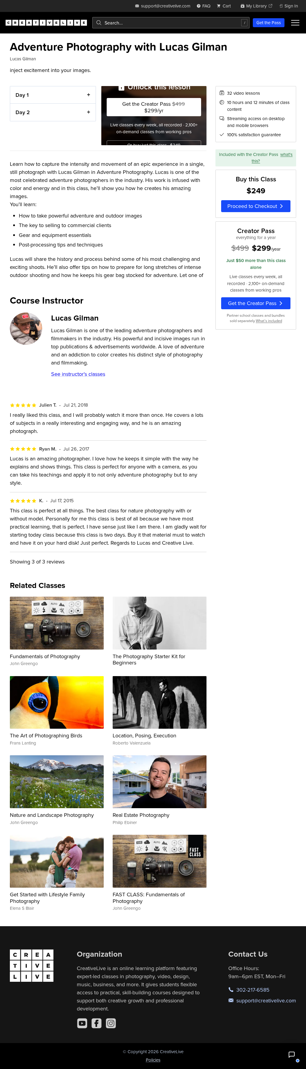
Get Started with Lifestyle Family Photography (47, 898)
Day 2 (23, 112)
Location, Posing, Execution (144, 735)
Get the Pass (268, 22)
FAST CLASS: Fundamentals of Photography (149, 898)
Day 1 (22, 95)
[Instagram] (110, 1023)
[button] (291, 1054)
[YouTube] (82, 1023)
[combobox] (171, 22)
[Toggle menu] (295, 22)
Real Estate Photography (141, 815)
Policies (153, 1060)
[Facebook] (96, 1023)
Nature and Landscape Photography (52, 815)
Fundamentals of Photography (45, 656)
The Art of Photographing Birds (46, 735)
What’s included (269, 320)
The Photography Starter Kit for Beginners (149, 660)
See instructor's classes (78, 374)
